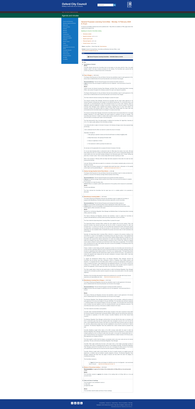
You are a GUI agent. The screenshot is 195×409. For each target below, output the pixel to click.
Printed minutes (89, 43)
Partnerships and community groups (69, 47)
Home (63, 12)
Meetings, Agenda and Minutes (69, 23)
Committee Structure (67, 50)
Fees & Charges (91, 75)
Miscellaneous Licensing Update (95, 196)
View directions (103, 46)
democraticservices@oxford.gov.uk (90, 50)
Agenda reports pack (87, 38)
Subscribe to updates (67, 37)
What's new (65, 25)
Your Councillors (66, 26)
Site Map (130, 402)
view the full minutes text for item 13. (106, 364)
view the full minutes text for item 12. (112, 277)
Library (64, 43)
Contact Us (108, 402)
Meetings (65, 30)
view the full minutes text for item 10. (112, 168)
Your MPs (65, 57)
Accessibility (102, 402)
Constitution (65, 45)
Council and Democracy (68, 21)
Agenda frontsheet (90, 36)
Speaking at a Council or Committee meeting (91, 31)
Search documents (67, 36)
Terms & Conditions (123, 402)
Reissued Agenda (89, 41)
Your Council (67, 12)
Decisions (65, 32)
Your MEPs (65, 59)
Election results (66, 41)
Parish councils (66, 53)
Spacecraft (119, 406)
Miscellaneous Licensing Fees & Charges (97, 280)
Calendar (65, 28)
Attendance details (87, 34)
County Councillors (67, 55)
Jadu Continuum (129, 406)
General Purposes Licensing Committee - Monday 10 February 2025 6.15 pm (106, 22)
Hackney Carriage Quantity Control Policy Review (99, 171)
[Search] (114, 5)
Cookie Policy (115, 402)
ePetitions (65, 39)
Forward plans (66, 34)
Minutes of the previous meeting (95, 367)
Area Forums (65, 52)
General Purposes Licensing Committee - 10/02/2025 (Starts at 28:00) (106, 56)
